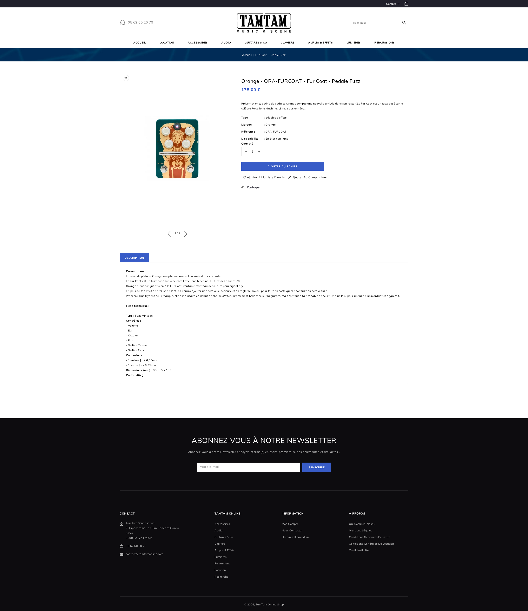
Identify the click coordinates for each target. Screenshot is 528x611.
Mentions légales (360, 530)
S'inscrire (317, 467)
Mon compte (290, 523)
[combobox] (379, 23)
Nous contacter (292, 530)
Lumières (353, 42)
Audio (226, 42)
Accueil (247, 54)
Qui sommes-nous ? (362, 523)
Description (134, 257)
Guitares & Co (256, 42)
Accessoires (198, 42)
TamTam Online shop (270, 604)
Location (166, 42)
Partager (253, 187)
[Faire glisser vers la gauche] (170, 233)
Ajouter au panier (283, 166)
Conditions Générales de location (371, 543)
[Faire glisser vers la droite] (184, 233)
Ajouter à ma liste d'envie (266, 177)
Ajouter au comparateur (309, 177)
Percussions (384, 42)
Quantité (247, 143)
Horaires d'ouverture (296, 537)
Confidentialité (359, 550)
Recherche (221, 576)
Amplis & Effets (320, 42)
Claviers (288, 42)
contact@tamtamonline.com (144, 554)
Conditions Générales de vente (369, 537)
